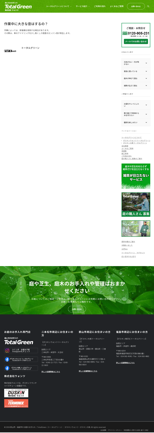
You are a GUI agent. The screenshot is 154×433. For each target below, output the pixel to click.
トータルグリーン (30, 47)
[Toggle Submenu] (146, 63)
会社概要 (125, 146)
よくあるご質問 (127, 148)
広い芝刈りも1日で (129, 256)
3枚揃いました (127, 245)
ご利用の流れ (127, 156)
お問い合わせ (77, 309)
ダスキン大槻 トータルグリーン (135, 143)
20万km (125, 249)
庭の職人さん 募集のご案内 (132, 158)
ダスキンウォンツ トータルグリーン (136, 140)
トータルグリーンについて (132, 137)
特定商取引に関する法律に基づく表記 (136, 430)
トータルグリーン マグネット (133, 252)
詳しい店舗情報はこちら (51, 371)
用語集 (124, 151)
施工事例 (125, 153)
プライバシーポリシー (115, 430)
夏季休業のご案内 (128, 241)
